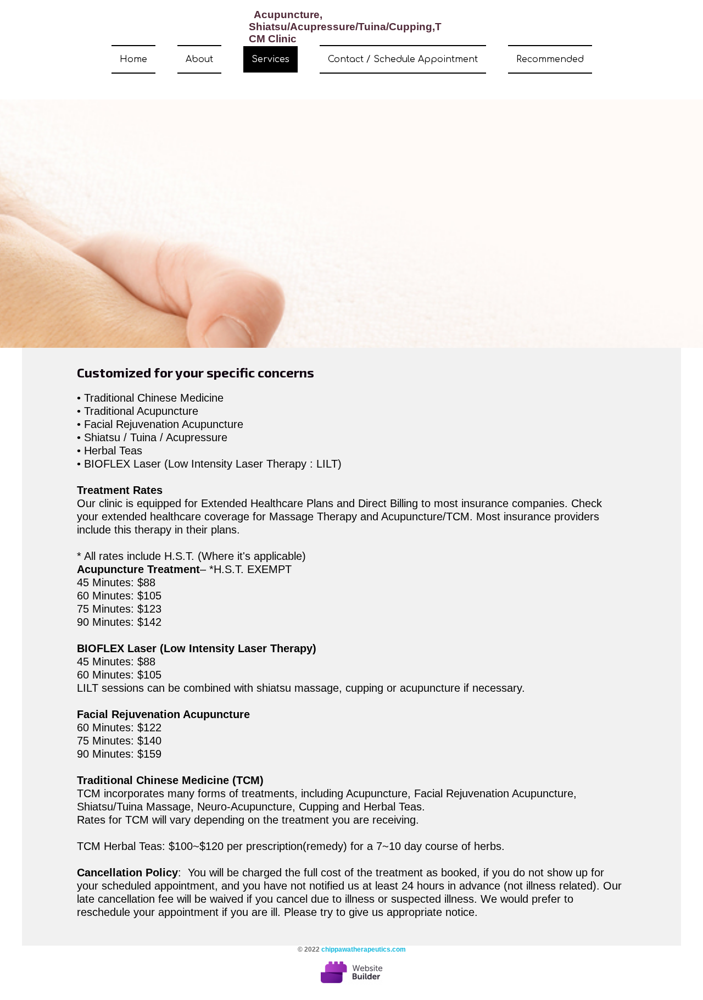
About (199, 59)
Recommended (550, 59)
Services (270, 59)
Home (133, 59)
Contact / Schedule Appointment (403, 59)
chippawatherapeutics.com (363, 949)
